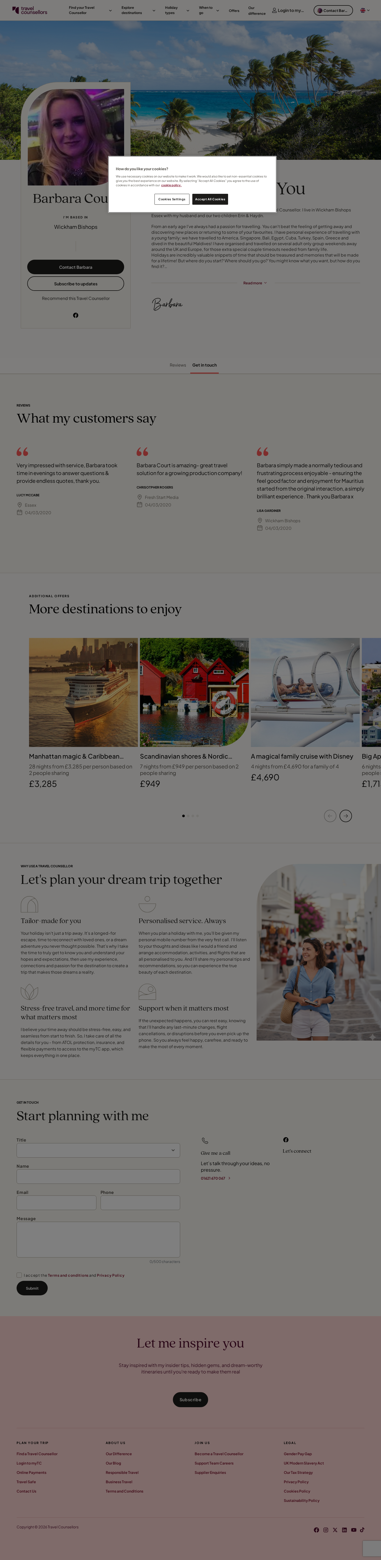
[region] (192, 184)
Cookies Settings (171, 199)
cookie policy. (171, 185)
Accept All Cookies (210, 199)
